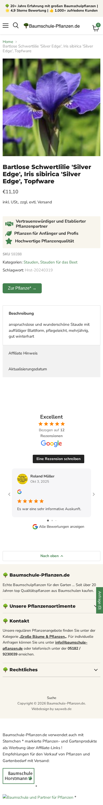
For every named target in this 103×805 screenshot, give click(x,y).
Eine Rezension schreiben (58, 458)
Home (8, 42)
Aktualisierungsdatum (27, 369)
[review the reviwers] (19, 492)
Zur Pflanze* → (22, 288)
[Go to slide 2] (52, 520)
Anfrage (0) (99, 600)
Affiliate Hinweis (23, 353)
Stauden (31, 262)
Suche (51, 698)
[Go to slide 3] (55, 520)
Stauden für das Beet (58, 262)
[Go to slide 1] (48, 520)
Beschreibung (21, 313)
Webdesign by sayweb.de (51, 709)
